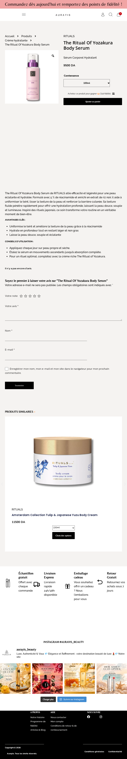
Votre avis (12, 306)
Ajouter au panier (92, 101)
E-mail (10, 350)
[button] (23, 15)
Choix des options (63, 535)
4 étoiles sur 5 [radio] (34, 295)
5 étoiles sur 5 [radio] (39, 295)
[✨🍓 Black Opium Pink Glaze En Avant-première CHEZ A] (47, 678)
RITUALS (69, 36)
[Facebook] (88, 716)
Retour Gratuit (112, 575)
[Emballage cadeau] (67, 586)
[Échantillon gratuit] (8, 582)
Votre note (11, 296)
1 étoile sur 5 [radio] (21, 295)
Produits (26, 36)
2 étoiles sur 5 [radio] (25, 295)
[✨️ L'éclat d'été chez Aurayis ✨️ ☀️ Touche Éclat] (15, 678)
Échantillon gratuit (26, 575)
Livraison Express (50, 575)
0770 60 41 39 (63, 738)
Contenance (71, 76)
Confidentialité (115, 751)
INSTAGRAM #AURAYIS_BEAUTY (63, 642)
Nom (8, 331)
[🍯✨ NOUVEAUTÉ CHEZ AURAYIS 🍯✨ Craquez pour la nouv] (79, 678)
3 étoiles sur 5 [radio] (30, 295)
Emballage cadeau (81, 575)
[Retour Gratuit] (100, 582)
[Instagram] (100, 716)
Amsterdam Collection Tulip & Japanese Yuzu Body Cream (55, 515)
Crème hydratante (16, 40)
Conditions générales (94, 751)
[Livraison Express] (36, 584)
